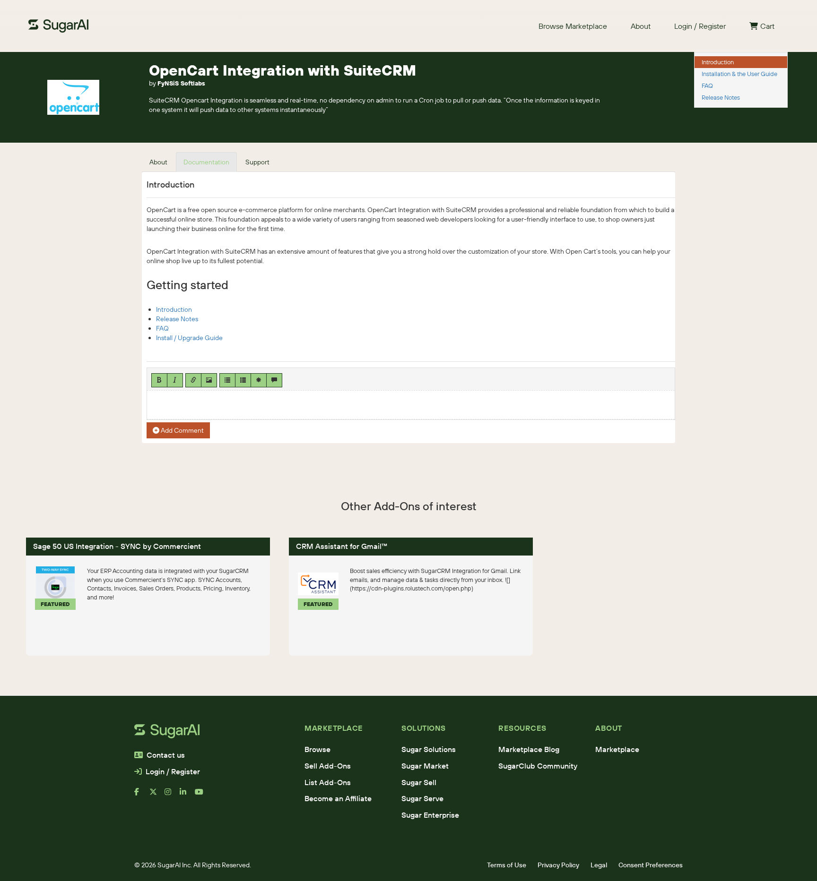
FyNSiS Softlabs (181, 83)
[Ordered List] (243, 380)
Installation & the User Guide (739, 73)
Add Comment (181, 430)
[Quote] (274, 380)
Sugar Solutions (428, 749)
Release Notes (177, 319)
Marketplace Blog (528, 749)
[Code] (259, 380)
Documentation (206, 162)
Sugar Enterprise (430, 815)
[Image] (209, 380)
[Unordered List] (227, 380)
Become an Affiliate (338, 798)
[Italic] (175, 380)
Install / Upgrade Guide (189, 338)
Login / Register (700, 26)
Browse (317, 749)
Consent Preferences (650, 865)
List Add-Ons (327, 782)
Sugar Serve (422, 798)
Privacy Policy (558, 865)
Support (257, 162)
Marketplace (617, 749)
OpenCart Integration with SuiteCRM (282, 70)
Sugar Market (425, 765)
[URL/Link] (193, 380)
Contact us (166, 755)
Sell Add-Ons (327, 765)
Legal (599, 865)
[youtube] (202, 795)
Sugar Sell (418, 782)
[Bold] (159, 380)
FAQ (162, 328)
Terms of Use (506, 865)
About (641, 26)
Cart (767, 26)
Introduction (174, 309)
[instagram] (172, 795)
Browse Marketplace (573, 26)
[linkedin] (187, 795)
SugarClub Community (537, 765)
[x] (157, 795)
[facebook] (141, 795)
